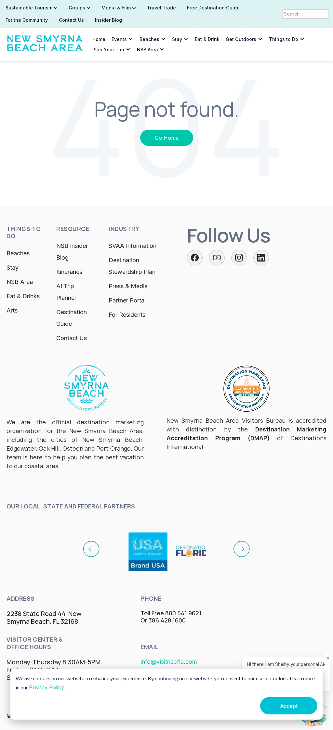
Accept (289, 706)
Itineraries (69, 271)
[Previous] (91, 548)
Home (98, 39)
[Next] (241, 548)
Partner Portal (127, 300)
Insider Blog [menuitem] (108, 20)
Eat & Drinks (23, 296)
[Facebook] (195, 257)
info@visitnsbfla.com (168, 661)
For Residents (127, 314)
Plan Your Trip (108, 49)
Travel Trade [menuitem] (161, 7)
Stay (177, 39)
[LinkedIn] (261, 257)
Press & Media (128, 286)
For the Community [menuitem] (27, 20)
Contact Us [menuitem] (71, 20)
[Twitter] (217, 257)
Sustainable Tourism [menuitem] (29, 7)
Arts (12, 310)
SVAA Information (132, 245)
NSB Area (147, 49)
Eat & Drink (207, 39)
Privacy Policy (46, 687)
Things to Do (283, 39)
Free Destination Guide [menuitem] (213, 7)
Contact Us (71, 338)
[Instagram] (239, 257)
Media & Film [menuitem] (116, 7)
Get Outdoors (241, 39)
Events (119, 39)
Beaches (149, 39)
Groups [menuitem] (77, 7)
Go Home (167, 137)
